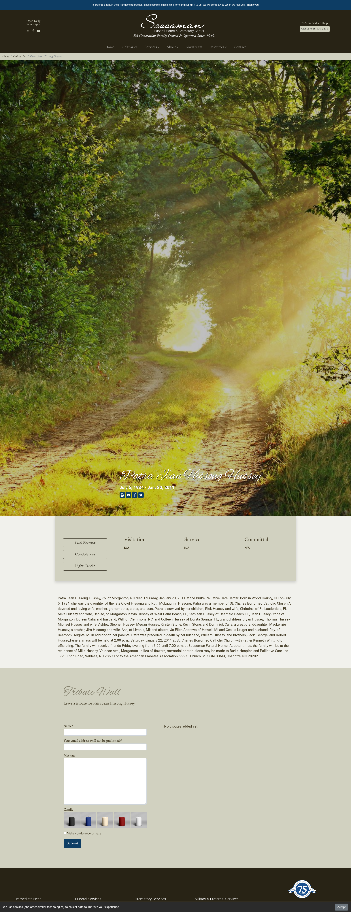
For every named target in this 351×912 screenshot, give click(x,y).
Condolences (85, 554)
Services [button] (151, 47)
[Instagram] (28, 31)
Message (69, 755)
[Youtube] (38, 31)
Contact (240, 47)
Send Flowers (85, 543)
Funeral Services (88, 899)
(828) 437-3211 (314, 29)
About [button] (172, 47)
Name (68, 726)
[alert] (175, 5)
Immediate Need (28, 899)
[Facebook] (33, 31)
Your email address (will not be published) (93, 741)
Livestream (194, 47)
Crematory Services (150, 899)
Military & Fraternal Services (217, 899)
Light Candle (85, 566)
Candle (68, 810)
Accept (341, 907)
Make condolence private (84, 833)
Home (109, 47)
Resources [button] (217, 47)
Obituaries (129, 47)
